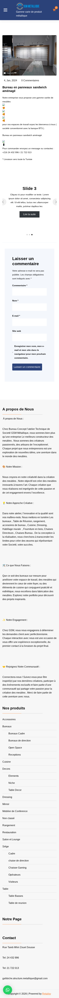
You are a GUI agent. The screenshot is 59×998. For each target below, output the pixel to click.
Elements (13, 776)
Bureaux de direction (19, 740)
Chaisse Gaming (17, 867)
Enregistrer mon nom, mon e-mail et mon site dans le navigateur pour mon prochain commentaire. (30, 352)
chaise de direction (18, 860)
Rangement (8, 825)
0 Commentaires (30, 80)
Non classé (8, 818)
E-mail (16, 316)
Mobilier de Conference (15, 811)
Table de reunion (17, 903)
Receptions (14, 754)
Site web (16, 331)
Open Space (15, 747)
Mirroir (5, 804)
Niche (11, 783)
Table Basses (15, 896)
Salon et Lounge (11, 839)
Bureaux (6, 726)
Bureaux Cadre (16, 733)
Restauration (9, 832)
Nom (15, 300)
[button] (27, 234)
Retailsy (46, 993)
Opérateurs (14, 874)
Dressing (7, 797)
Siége (5, 846)
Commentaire (19, 285)
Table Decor (14, 790)
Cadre (11, 853)
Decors (6, 769)
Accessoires (9, 719)
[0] (54, 10)
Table (5, 889)
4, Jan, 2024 (10, 80)
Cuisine (6, 761)
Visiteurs (13, 882)
